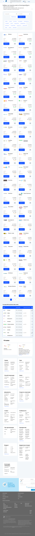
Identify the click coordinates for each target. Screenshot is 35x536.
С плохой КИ (7, 23)
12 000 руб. (6, 366)
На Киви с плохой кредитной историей (22, 448)
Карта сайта (4, 508)
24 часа (20, 398)
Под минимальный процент (12, 417)
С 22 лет (5, 449)
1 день (26, 365)
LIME (9, 259)
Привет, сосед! (11, 233)
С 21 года (11, 448)
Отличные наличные (26, 141)
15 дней (20, 369)
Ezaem (25, 286)
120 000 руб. (12, 366)
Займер (8, 313)
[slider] (20, 481)
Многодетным (12, 468)
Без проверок (20, 21)
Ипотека (4, 498)
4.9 (25, 181)
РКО (18, 498)
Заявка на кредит (27, 503)
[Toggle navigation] (3, 2)
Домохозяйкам (12, 467)
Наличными (14, 27)
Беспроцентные (26, 21)
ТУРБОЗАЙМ (10, 113)
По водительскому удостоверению (6, 404)
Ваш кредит (26, 166)
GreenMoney (26, 233)
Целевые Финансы (12, 286)
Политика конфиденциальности (7, 507)
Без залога (27, 379)
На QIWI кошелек (6, 382)
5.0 (25, 48)
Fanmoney (10, 180)
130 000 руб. (12, 368)
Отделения (15, 504)
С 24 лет (5, 451)
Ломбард (5, 429)
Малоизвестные (23, 23)
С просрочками (13, 25)
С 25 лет (11, 451)
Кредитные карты (21, 493)
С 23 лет (11, 449)
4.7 (9, 48)
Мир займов (10, 206)
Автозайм (26, 419)
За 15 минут (21, 399)
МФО (21, 503)
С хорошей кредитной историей (27, 458)
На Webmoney (6, 377)
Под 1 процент (6, 414)
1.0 (25, 234)
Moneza (9, 74)
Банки (15, 503)
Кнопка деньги (11, 87)
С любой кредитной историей (27, 455)
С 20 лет (5, 448)
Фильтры (14, 16)
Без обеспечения (21, 381)
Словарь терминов (5, 510)
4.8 (9, 62)
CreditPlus (10, 140)
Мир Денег (9, 327)
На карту (10, 21)
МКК (5, 433)
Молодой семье (6, 471)
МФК (5, 431)
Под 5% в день (6, 421)
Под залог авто (21, 377)
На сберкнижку (6, 384)
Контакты (4, 504)
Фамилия (32, 479)
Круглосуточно (16, 23)
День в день (27, 398)
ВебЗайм (8, 329)
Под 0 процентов (12, 412)
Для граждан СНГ (27, 438)
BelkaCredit (26, 153)
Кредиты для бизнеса (6, 500)
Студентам (6, 473)
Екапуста (25, 100)
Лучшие (10, 27)
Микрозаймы (5, 493)
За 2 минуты (21, 395)
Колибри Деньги (10, 335)
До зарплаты (7, 25)
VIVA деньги (10, 100)
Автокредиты (20, 496)
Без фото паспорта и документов (6, 398)
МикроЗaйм (26, 246)
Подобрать (21, 16)
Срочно (12, 23)
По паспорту (6, 400)
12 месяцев (21, 368)
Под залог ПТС (19, 25)
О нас (4, 503)
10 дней (20, 366)
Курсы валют (16, 507)
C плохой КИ (21, 457)
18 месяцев (27, 369)
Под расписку (27, 421)
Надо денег (10, 246)
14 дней (26, 368)
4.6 (25, 88)
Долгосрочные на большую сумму (27, 363)
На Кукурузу (6, 380)
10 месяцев (27, 366)
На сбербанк (12, 377)
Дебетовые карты (5, 496)
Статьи (30, 511)
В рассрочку (27, 414)
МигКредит (10, 153)
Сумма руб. (21, 479)
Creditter (25, 60)
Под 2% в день (12, 414)
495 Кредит (26, 206)
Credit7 (25, 74)
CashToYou (10, 193)
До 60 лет (5, 452)
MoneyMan (10, 127)
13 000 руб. (6, 368)
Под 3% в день (6, 416)
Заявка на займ (27, 504)
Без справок (12, 395)
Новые (6, 27)
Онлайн (6, 21)
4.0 (9, 154)
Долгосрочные (25, 25)
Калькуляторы (5, 511)
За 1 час (26, 396)
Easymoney (26, 34)
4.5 (9, 88)
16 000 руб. (6, 369)
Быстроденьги (11, 47)
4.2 (9, 128)
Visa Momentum (12, 380)
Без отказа (15, 21)
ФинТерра (25, 87)
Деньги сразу (11, 60)
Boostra (25, 259)
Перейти (5, 43)
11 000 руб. (12, 364)
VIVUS (8, 332)
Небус (25, 180)
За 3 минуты (27, 395)
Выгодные (20, 417)
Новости (31, 510)
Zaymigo (25, 127)
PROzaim (10, 34)
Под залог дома (27, 385)
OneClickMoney (26, 113)
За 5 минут (20, 396)
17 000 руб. (12, 369)
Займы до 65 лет (12, 452)
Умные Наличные (27, 193)
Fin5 (9, 166)
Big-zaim (9, 344)
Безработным (6, 467)
